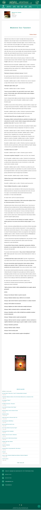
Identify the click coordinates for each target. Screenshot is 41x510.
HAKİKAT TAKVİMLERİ (30, 6)
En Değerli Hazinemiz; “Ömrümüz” (8, 404)
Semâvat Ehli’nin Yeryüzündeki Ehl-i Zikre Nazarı (11, 449)
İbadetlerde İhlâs (5, 415)
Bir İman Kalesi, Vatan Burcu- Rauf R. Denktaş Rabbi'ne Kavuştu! (14, 394)
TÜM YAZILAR (20, 462)
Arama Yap (37, 7)
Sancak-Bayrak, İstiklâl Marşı (7, 421)
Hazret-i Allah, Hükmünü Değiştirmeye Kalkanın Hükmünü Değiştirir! (15, 456)
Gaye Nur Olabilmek (6, 446)
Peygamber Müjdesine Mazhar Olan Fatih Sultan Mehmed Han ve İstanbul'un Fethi (17, 397)
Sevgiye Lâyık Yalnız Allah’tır (7, 442)
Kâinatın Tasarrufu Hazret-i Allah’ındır (9, 435)
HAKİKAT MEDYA (22, 6)
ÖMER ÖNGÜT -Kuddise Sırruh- (9, 6)
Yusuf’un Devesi (5, 459)
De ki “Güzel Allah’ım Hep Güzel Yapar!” (9, 428)
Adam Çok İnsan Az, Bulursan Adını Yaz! (9, 418)
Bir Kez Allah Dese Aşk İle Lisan (8, 425)
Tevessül (4, 452)
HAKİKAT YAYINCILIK (14, 6)
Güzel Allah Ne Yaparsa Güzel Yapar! (9, 408)
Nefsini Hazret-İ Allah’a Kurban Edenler (9, 439)
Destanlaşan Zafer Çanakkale (8, 432)
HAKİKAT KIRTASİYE (25, 6)
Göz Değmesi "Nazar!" (6, 401)
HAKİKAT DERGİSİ (18, 6)
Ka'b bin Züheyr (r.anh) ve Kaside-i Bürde (10, 411)
